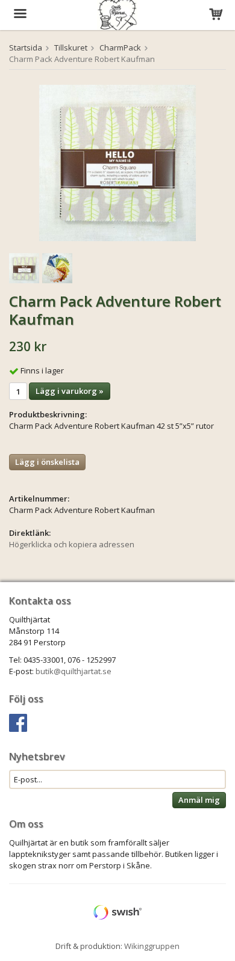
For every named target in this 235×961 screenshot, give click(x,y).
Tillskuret (70, 47)
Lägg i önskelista (47, 461)
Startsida (25, 47)
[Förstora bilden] (117, 161)
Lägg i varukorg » (70, 390)
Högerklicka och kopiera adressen (71, 544)
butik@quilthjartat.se (73, 671)
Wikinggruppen (152, 946)
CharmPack (120, 47)
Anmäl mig (199, 799)
